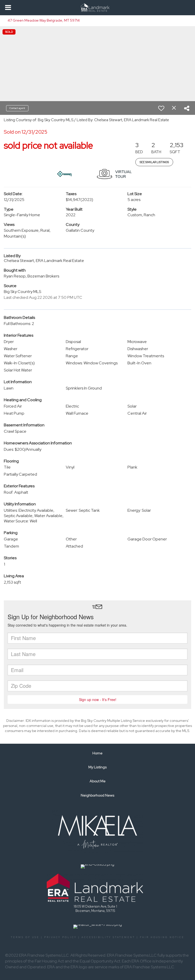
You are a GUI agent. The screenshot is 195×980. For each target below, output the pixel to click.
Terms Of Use (25, 937)
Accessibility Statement (108, 937)
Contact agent (17, 108)
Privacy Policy (60, 937)
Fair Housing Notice (162, 937)
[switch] (161, 108)
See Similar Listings (154, 162)
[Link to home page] (97, 7)
